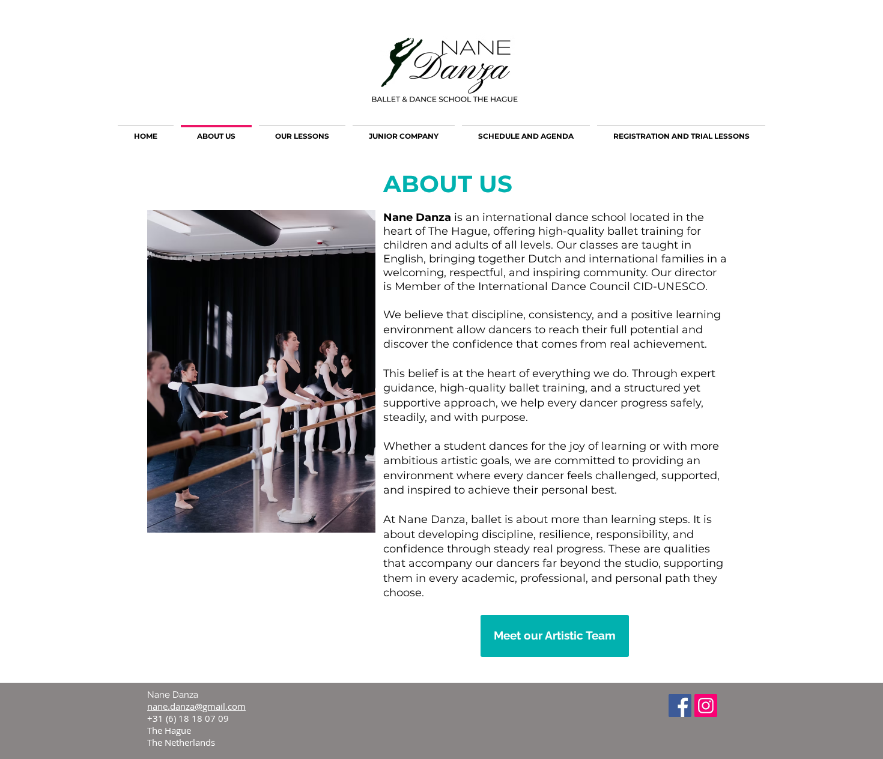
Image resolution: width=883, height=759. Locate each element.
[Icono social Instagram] (705, 705)
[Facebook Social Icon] (680, 705)
